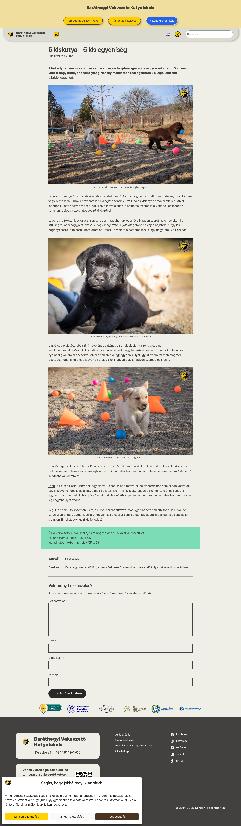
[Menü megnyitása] (159, 34)
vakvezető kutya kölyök (173, 567)
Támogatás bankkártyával (83, 20)
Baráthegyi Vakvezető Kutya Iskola (31, 34)
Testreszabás (117, 816)
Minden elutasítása (72, 816)
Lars (90, 510)
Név (52, 641)
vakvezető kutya (148, 567)
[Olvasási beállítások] (177, 34)
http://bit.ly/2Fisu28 (86, 542)
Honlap (53, 674)
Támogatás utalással (124, 20)
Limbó (52, 345)
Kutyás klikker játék (162, 20)
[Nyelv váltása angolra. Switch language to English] (168, 34)
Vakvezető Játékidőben (122, 567)
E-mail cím (56, 657)
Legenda (54, 220)
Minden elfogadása (26, 816)
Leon (51, 486)
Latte (51, 196)
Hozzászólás (58, 601)
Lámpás (53, 466)
